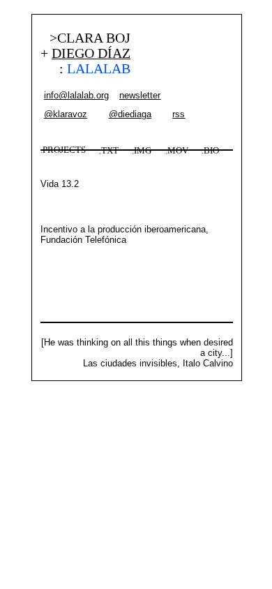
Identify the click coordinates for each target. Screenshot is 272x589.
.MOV (176, 151)
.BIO (210, 151)
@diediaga (130, 114)
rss (178, 114)
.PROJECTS (63, 150)
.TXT (109, 151)
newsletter (139, 95)
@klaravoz (65, 114)
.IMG (141, 151)
